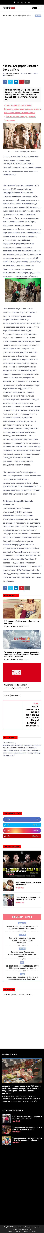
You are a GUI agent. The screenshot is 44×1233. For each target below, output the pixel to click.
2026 (22, 974)
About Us (17, 1231)
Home (10, 1231)
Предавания (9, 75)
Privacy (26, 1231)
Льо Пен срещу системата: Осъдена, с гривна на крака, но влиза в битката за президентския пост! (22, 109)
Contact (33, 1231)
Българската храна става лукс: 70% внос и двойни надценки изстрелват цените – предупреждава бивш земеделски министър (21, 1089)
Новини (22, 934)
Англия (22, 15)
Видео (14, 994)
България (22, 923)
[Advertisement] (22, 42)
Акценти (6, 695)
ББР (22, 962)
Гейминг (21, 994)
